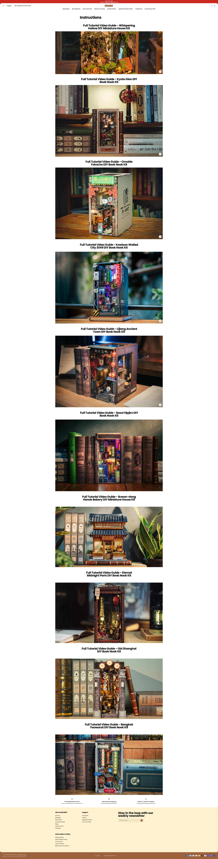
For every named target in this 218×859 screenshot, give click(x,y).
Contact (84, 817)
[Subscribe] (141, 820)
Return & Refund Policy (61, 839)
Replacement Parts (87, 819)
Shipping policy (22, 856)
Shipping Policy (59, 837)
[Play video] (109, 52)
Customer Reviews (60, 822)
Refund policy (5, 856)
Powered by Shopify (22, 854)
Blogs (56, 824)
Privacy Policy (59, 841)
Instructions (85, 815)
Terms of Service (59, 843)
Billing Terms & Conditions (62, 845)
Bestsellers (58, 817)
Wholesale (58, 828)
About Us (57, 815)
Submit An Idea (59, 826)
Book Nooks (58, 819)
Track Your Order (86, 822)
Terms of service (16, 856)
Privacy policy (10, 856)
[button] (160, 71)
